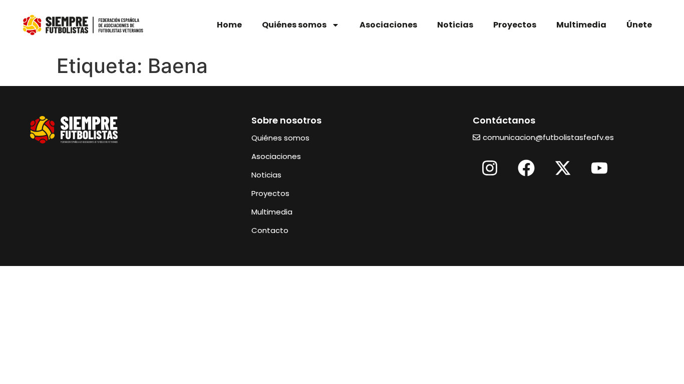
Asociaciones (388, 24)
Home (229, 24)
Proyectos (514, 24)
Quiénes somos (294, 24)
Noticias (455, 24)
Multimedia (581, 24)
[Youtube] (599, 168)
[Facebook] (526, 168)
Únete (639, 24)
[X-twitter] (563, 168)
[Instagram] (490, 168)
